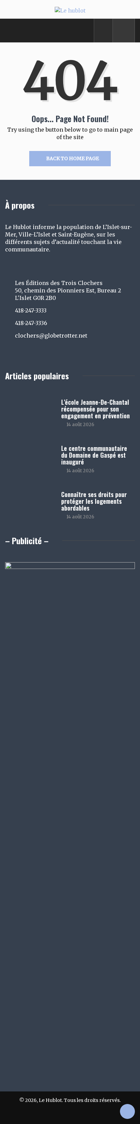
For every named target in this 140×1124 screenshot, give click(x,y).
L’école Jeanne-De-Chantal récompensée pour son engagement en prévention (95, 409)
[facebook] (104, 30)
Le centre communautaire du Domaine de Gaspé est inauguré (94, 455)
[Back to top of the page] (127, 1112)
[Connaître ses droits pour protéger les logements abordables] (29, 506)
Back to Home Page (72, 158)
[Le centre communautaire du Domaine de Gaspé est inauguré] (29, 459)
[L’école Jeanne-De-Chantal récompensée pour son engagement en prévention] (29, 413)
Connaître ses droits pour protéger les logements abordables (94, 501)
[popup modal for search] (124, 30)
